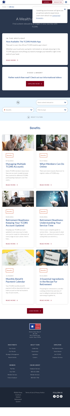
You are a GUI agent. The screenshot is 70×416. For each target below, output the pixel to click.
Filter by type (42, 110)
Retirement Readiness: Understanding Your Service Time (51, 223)
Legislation (35, 354)
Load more (34, 311)
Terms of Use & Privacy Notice (35, 392)
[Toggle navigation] (66, 2)
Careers (35, 357)
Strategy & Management (12, 354)
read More (11, 60)
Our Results (12, 351)
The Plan (12, 368)
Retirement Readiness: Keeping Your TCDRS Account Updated (18, 223)
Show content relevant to (46, 102)
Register (58, 2)
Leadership (35, 348)
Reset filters (37, 117)
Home (4, 7)
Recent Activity (12, 357)
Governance (35, 351)
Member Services (12, 374)
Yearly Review (57, 351)
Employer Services (58, 357)
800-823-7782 (35, 377)
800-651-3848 (35, 371)
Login (46, 2)
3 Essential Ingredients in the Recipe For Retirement (52, 281)
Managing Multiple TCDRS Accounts (16, 165)
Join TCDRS (57, 354)
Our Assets (12, 348)
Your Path (12, 371)
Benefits (8, 110)
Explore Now (34, 84)
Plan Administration (57, 348)
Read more (10, 185)
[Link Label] (54, 397)
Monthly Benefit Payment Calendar (15, 280)
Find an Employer (12, 377)
